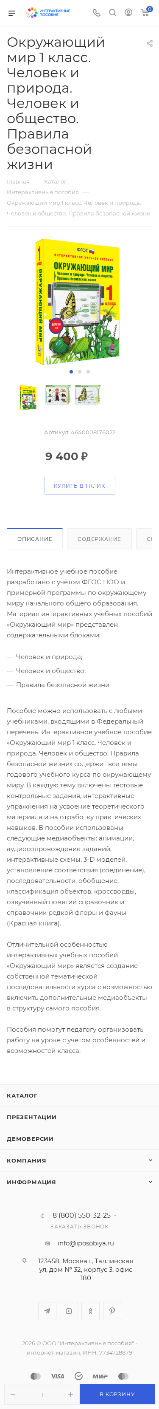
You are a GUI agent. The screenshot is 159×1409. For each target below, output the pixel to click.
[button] (71, 372)
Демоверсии (30, 1138)
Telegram (47, 1311)
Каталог (22, 1095)
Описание (34, 539)
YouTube (69, 1311)
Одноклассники (90, 1311)
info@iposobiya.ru (86, 1243)
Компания (26, 1160)
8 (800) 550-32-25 (82, 1215)
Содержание (99, 539)
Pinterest (112, 1311)
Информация (31, 1182)
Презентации (32, 1117)
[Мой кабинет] (128, 13)
